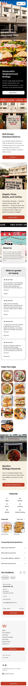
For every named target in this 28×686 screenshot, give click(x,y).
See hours (21, 608)
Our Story (5, 635)
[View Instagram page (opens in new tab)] (6, 665)
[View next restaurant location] (24, 572)
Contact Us (5, 644)
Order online (13, 613)
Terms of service (6, 655)
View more (6, 289)
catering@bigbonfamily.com (10, 603)
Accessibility (5, 657)
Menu (19, 3)
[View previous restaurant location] (20, 572)
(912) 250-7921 (7, 600)
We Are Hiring (6, 641)
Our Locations (6, 632)
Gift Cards (5, 639)
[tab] (5, 577)
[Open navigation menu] (23, 3)
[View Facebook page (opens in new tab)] (3, 665)
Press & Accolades (7, 637)
